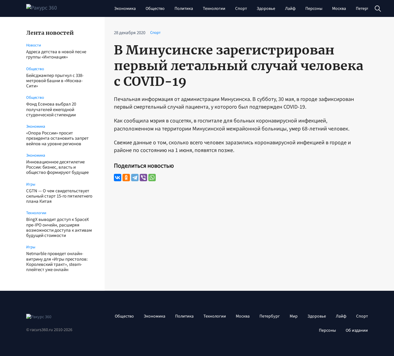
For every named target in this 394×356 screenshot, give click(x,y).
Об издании (357, 330)
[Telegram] (135, 177)
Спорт (241, 9)
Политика (184, 9)
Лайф (290, 9)
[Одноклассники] (126, 177)
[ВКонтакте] (117, 177)
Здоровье (266, 9)
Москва (339, 9)
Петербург (366, 9)
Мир (294, 316)
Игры (30, 184)
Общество (155, 9)
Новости (33, 45)
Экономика (125, 9)
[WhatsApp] (152, 177)
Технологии (214, 9)
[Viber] (143, 177)
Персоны (313, 9)
